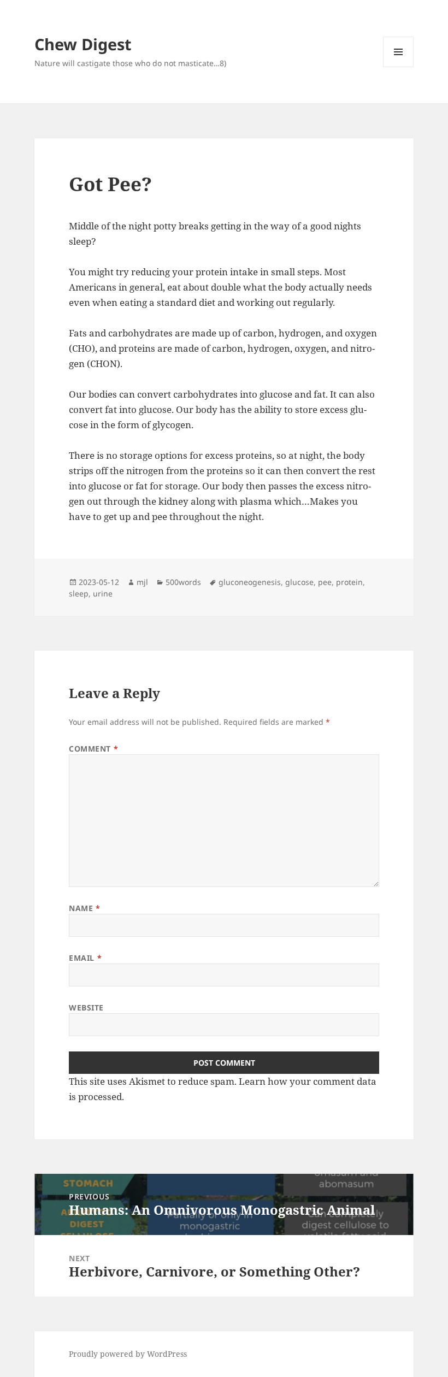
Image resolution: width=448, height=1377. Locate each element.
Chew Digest (83, 44)
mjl (142, 582)
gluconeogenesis (250, 582)
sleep (79, 593)
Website (86, 1007)
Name (84, 908)
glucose (299, 582)
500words (183, 582)
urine (103, 593)
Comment (93, 748)
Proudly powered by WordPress (128, 1354)
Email (85, 958)
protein (349, 582)
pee (325, 582)
